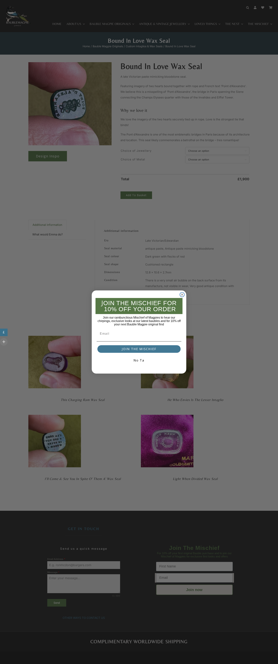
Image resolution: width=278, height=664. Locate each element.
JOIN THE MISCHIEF (139, 349)
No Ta (139, 360)
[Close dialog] (182, 294)
